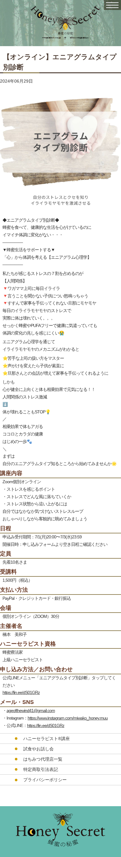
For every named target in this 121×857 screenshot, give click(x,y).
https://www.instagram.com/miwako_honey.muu (68, 717)
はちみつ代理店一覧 (42, 759)
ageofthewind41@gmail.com (31, 710)
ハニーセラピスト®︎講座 (46, 738)
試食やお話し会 (38, 748)
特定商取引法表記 (40, 769)
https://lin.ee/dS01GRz (21, 692)
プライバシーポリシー (45, 779)
